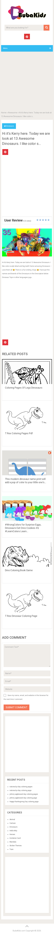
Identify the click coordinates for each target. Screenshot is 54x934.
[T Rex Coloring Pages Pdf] (27, 417)
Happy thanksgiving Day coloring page (24, 802)
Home (3, 112)
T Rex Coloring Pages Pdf (19, 433)
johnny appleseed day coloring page (23, 798)
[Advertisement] (27, 82)
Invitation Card (15, 838)
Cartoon (13, 823)
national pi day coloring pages (21, 787)
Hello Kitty (13, 831)
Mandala (13, 842)
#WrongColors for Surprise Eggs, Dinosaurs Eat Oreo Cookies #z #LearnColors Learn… (23, 528)
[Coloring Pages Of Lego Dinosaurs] (27, 371)
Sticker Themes (16, 846)
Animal (12, 819)
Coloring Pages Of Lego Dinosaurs (23, 387)
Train (11, 849)
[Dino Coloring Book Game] (27, 554)
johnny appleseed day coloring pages (24, 794)
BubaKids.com (19, 931)
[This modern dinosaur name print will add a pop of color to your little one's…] (27, 462)
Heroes (12, 834)
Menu (5, 48)
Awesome (12, 112)
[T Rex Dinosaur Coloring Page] (27, 599)
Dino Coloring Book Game (19, 570)
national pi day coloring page (20, 790)
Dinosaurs (10, 126)
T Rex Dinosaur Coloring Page (21, 615)
